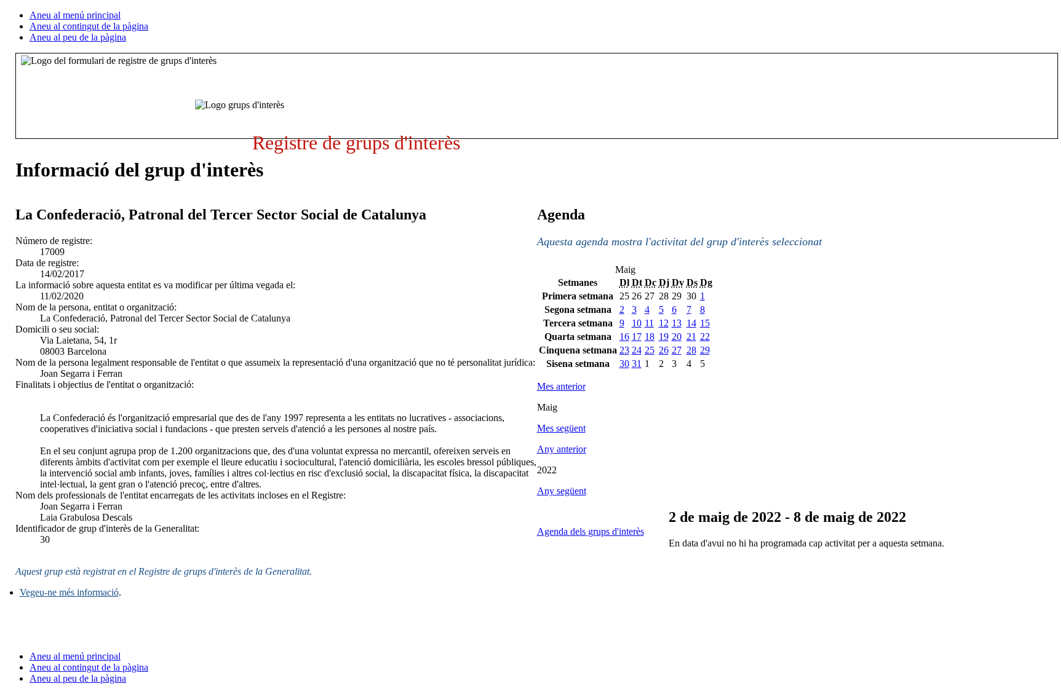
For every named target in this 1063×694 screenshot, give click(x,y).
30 (624, 363)
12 (664, 323)
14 (691, 323)
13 (677, 323)
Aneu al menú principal (75, 15)
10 (637, 323)
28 (691, 350)
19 (664, 336)
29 (705, 350)
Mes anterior (561, 386)
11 (649, 323)
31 (637, 363)
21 (691, 336)
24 (637, 350)
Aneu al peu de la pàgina (78, 37)
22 (705, 336)
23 (624, 350)
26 (664, 350)
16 (624, 336)
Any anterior (561, 449)
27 (677, 350)
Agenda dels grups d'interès (590, 531)
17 (637, 336)
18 (650, 336)
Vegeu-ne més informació (69, 592)
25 (650, 350)
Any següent (561, 491)
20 (677, 336)
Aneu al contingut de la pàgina (89, 26)
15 (705, 323)
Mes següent (561, 428)
